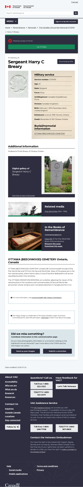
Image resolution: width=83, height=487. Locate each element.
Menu (10, 21)
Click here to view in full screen (23, 196)
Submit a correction (57, 351)
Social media (15, 470)
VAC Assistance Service (42, 408)
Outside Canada (13, 413)
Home (7, 28)
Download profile (66, 62)
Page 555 (48, 239)
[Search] (76, 13)
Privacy (40, 470)
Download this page (53, 246)
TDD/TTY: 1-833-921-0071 (41, 393)
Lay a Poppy (41, 47)
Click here (44, 318)
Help (9, 466)
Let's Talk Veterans (67, 386)
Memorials (32, 28)
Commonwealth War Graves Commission (47, 298)
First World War (51, 211)
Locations (9, 416)
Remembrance (19, 28)
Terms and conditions (47, 466)
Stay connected (12, 420)
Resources (10, 397)
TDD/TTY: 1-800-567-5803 (67, 428)
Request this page (53, 244)
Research (9, 393)
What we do (11, 389)
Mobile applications (18, 474)
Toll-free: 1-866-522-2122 (41, 385)
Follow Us (13, 428)
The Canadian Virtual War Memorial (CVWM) (57, 28)
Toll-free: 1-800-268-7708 (41, 428)
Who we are (11, 385)
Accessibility (11, 382)
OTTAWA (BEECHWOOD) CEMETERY (49, 134)
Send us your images (25, 351)
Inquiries (9, 409)
